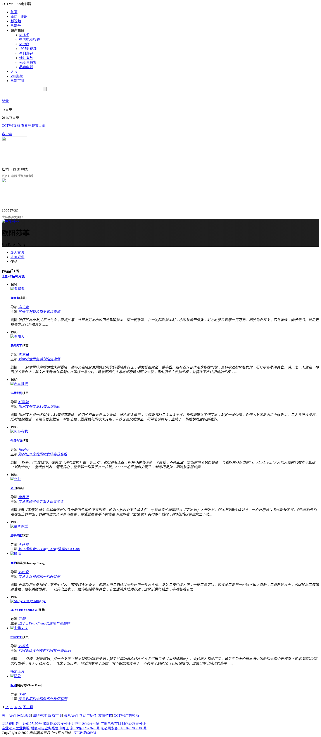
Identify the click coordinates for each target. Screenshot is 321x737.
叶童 (28, 359)
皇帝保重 (16, 535)
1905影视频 (28, 48)
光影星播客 (28, 62)
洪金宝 (23, 312)
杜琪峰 (23, 402)
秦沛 (56, 312)
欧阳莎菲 (60, 699)
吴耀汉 (48, 312)
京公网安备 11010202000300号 (124, 728)
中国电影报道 (29, 39)
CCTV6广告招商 (126, 715)
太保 (49, 501)
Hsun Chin (72, 549)
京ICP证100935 (84, 733)
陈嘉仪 (55, 454)
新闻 (13, 16)
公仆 (13, 488)
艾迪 (21, 501)
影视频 (15, 21)
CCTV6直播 (11, 125)
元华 (49, 406)
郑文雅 (34, 454)
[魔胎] (15, 553)
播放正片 (17, 671)
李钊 (21, 694)
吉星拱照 (16, 393)
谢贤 (56, 359)
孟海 (39, 312)
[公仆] (15, 479)
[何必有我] (19, 431)
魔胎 (13, 563)
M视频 (24, 35)
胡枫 (56, 406)
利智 (32, 312)
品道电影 (26, 67)
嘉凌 (49, 623)
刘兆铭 (48, 359)
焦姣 (63, 454)
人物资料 (17, 257)
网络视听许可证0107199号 (22, 723)
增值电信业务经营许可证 (50, 728)
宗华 (21, 619)
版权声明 (55, 715)
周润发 (23, 406)
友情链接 (105, 715)
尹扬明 (37, 359)
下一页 (28, 707)
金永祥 (30, 576)
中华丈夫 (16, 637)
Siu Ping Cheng (47, 549)
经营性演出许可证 (86, 723)
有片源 (20, 276)
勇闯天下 (16, 345)
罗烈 (32, 699)
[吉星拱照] (19, 384)
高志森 (23, 307)
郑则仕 (23, 449)
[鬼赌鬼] (17, 289)
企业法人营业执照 (16, 728)
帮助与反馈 (88, 715)
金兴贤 (41, 501)
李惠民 (23, 354)
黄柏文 (58, 501)
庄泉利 (23, 699)
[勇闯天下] (19, 336)
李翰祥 (23, 544)
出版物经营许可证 (57, 723)
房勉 (49, 699)
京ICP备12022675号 (85, 728)
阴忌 (13, 685)
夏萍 (42, 650)
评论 (23, 16)
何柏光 (41, 576)
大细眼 (41, 699)
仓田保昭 (64, 650)
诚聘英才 (40, 715)
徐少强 (34, 650)
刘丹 (49, 576)
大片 (13, 71)
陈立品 (23, 549)
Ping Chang (37, 623)
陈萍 (61, 549)
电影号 (15, 26)
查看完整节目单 (33, 125)
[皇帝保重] (19, 526)
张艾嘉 (34, 406)
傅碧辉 (65, 623)
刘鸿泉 (23, 572)
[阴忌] (15, 676)
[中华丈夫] (19, 628)
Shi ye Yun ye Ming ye (24, 609)
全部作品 (8, 276)
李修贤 (23, 497)
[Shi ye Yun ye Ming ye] (28, 601)
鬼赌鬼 (14, 298)
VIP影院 (16, 76)
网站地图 (24, 715)
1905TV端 (10, 210)
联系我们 (71, 715)
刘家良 (23, 646)
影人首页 (17, 252)
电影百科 (17, 81)
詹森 (32, 549)
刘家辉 (23, 650)
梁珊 (56, 576)
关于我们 (9, 715)
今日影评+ (27, 53)
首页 (13, 12)
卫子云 (23, 623)
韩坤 (21, 359)
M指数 (24, 44)
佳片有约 (26, 58)
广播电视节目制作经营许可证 (123, 723)
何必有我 (16, 440)
